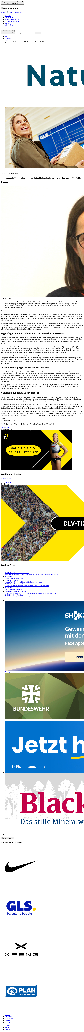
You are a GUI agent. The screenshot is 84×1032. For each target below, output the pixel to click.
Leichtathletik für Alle (12, 21)
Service (7, 27)
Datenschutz (9, 1018)
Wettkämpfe (9, 18)
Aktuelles (8, 16)
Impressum (8, 1016)
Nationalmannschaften (12, 19)
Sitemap (7, 1020)
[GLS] (21, 928)
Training (7, 23)
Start (6, 36)
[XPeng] (21, 970)
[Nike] (21, 886)
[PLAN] (21, 1011)
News (7, 40)
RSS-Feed (8, 1022)
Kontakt (7, 1015)
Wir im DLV (9, 25)
